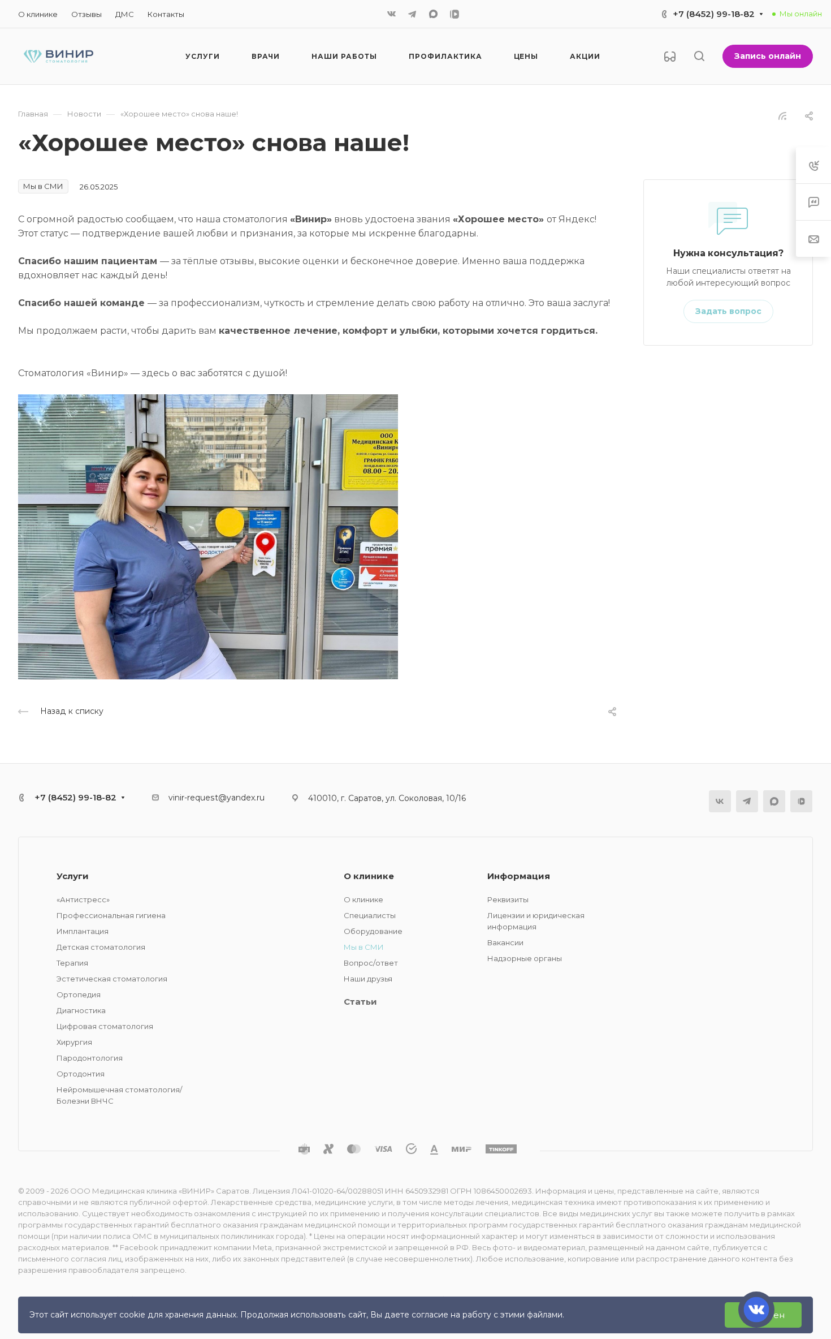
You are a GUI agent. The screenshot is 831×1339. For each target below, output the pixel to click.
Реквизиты (508, 899)
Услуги (73, 876)
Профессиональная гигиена (111, 915)
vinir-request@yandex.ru (216, 798)
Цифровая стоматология (105, 1026)
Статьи (360, 1001)
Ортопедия (79, 994)
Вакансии (505, 942)
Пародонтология (90, 1057)
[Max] (433, 14)
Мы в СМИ (364, 946)
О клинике (369, 876)
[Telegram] (412, 14)
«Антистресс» (83, 899)
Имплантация (83, 931)
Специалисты (370, 915)
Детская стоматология (101, 946)
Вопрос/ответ (371, 962)
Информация (518, 876)
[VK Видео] (454, 14)
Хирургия (74, 1042)
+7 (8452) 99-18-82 (714, 13)
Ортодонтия (81, 1073)
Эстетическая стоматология (112, 978)
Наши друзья (368, 978)
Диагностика (81, 1010)
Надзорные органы (524, 958)
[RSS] (782, 115)
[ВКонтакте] (391, 14)
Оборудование (373, 931)
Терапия (72, 962)
